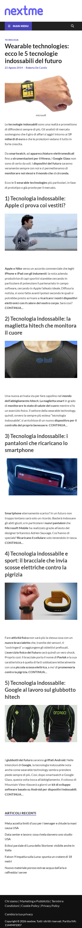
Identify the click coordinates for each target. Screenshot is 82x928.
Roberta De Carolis (36, 67)
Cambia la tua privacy (19, 914)
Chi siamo (11, 901)
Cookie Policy (30, 905)
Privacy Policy (50, 905)
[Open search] (72, 26)
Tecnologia (11, 39)
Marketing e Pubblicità (35, 901)
